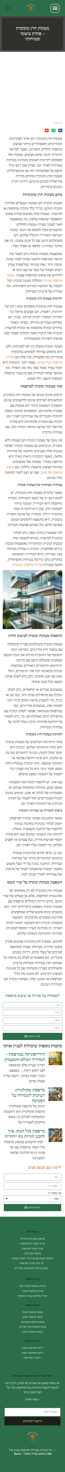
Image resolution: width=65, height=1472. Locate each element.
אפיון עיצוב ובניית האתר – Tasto (33, 1453)
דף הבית (58, 123)
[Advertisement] (32, 86)
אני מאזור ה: (54, 1193)
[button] (9, 8)
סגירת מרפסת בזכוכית (27, 565)
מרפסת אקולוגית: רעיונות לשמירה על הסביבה (28, 1095)
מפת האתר (31, 1399)
